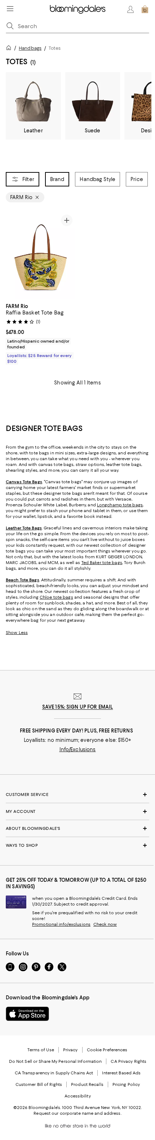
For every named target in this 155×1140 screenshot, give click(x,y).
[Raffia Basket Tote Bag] (40, 255)
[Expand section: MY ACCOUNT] (77, 811)
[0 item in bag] (145, 9)
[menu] (10, 8)
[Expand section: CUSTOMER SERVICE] (77, 794)
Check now (105, 924)
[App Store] (27, 1014)
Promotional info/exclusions (61, 924)
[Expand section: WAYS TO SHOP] (77, 845)
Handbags (30, 48)
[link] (40, 332)
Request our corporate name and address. (77, 1113)
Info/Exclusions (77, 749)
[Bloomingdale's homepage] (10, 49)
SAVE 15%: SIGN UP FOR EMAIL (77, 707)
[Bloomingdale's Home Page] (78, 9)
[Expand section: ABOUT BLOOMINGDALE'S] (77, 828)
